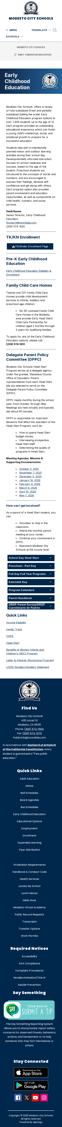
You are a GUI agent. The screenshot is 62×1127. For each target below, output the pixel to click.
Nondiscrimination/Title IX (29, 977)
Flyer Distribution (29, 850)
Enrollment (29, 835)
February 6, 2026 (29, 484)
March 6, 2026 (28, 487)
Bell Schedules (29, 793)
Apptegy (37, 1122)
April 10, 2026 (27, 491)
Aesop (29, 786)
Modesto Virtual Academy (29, 907)
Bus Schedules (29, 807)
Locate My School (29, 886)
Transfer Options (29, 929)
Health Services (29, 879)
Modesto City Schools (31, 47)
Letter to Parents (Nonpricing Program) (30, 660)
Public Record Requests (29, 914)
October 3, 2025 (29, 468)
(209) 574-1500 (34, 729)
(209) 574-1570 (32, 733)
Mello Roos (29, 900)
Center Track (14, 629)
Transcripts (29, 921)
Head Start (12, 643)
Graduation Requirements (29, 865)
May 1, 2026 (26, 495)
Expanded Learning (29, 842)
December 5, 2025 (30, 476)
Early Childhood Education (34, 54)
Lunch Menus (29, 893)
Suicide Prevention (29, 985)
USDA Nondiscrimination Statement (27, 667)
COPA (9, 636)
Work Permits (29, 936)
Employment (29, 828)
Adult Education (29, 778)
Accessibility (29, 956)
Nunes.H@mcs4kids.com (21, 222)
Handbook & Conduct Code (29, 872)
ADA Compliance (29, 963)
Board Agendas (29, 800)
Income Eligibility (16, 622)
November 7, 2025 (30, 472)
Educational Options (29, 821)
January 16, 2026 (29, 480)
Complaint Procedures (29, 970)
